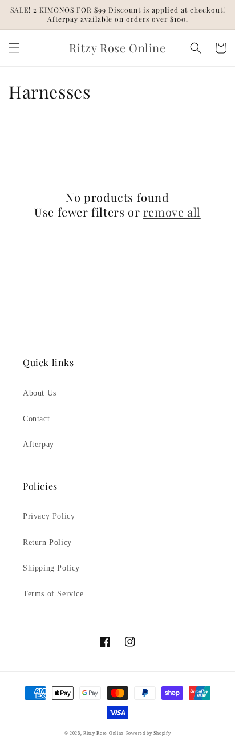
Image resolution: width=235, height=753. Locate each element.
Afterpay (38, 444)
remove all (172, 212)
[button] (14, 47)
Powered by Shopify (148, 733)
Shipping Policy (51, 568)
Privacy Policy (49, 516)
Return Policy (47, 542)
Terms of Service (53, 593)
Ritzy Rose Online (103, 733)
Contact (36, 418)
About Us (39, 393)
